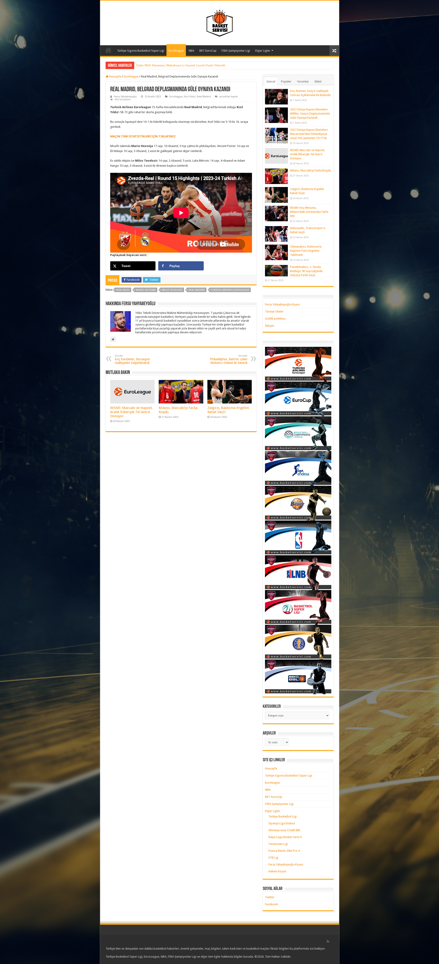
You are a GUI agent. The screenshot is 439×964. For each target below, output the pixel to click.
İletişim (269, 325)
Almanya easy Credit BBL (284, 830)
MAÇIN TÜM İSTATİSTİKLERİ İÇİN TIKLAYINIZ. (143, 136)
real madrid (197, 289)
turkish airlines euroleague (230, 289)
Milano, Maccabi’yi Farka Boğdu (310, 170)
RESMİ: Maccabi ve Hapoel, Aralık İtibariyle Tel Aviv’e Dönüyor (131, 412)
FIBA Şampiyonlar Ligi (236, 50)
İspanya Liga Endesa (281, 823)
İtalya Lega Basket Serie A (285, 837)
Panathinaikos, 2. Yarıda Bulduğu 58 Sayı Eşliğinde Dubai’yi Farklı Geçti (306, 271)
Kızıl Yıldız (189, 96)
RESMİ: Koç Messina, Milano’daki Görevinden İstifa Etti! (309, 212)
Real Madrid (204, 96)
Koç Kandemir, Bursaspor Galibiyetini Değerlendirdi (132, 359)
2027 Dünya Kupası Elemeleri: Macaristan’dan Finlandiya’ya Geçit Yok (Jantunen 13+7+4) (309, 134)
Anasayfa (108, 50)
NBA (191, 50)
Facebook (271, 904)
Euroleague (176, 50)
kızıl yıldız (123, 289)
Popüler (286, 81)
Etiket (318, 81)
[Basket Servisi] (219, 22)
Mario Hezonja (146, 289)
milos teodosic (172, 289)
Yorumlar (303, 81)
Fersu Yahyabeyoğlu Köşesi (282, 304)
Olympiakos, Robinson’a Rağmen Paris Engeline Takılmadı (305, 250)
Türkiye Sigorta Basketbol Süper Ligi (140, 50)
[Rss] (328, 941)
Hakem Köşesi (277, 871)
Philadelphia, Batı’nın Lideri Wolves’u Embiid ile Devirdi (228, 359)
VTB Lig (273, 857)
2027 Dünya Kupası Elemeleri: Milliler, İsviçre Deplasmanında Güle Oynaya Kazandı (310, 113)
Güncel (270, 81)
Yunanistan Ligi (278, 844)
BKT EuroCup (208, 50)
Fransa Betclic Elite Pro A (284, 850)
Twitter (269, 897)
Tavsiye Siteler (274, 311)
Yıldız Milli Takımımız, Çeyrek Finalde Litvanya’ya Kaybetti (174, 65)
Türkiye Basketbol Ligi (282, 816)
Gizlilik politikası (275, 318)
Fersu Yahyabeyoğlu (125, 96)
